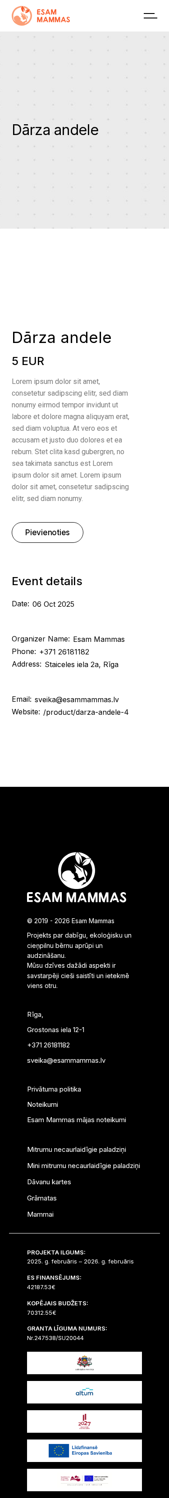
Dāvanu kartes (49, 1182)
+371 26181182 (64, 651)
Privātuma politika (54, 1089)
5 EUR (28, 361)
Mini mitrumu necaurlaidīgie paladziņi (83, 1165)
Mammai (40, 1214)
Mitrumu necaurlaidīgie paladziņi (76, 1149)
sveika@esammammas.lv (77, 699)
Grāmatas (42, 1198)
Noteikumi (42, 1104)
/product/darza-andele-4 (86, 712)
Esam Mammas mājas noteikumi (76, 1119)
